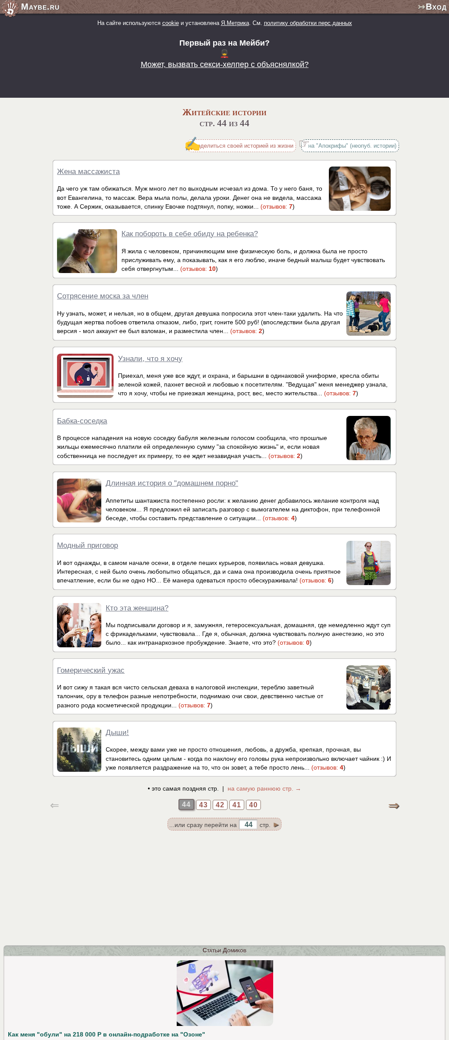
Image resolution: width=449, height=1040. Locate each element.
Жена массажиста (88, 171)
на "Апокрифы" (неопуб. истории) (352, 145)
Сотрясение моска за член (102, 295)
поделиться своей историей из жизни (243, 145)
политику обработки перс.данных (308, 23)
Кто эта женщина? (137, 607)
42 (220, 805)
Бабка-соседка (82, 420)
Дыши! (117, 732)
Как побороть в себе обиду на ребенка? (189, 233)
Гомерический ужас (91, 670)
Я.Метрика (235, 23)
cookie (170, 23)
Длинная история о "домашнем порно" (172, 483)
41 (236, 805)
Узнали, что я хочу (150, 358)
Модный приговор (87, 545)
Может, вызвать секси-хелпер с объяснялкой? (225, 64)
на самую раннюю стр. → (264, 788)
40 (253, 805)
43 (203, 805)
